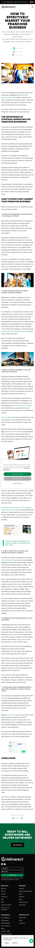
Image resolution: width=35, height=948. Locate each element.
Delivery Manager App (25, 891)
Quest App (22, 905)
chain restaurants (7, 560)
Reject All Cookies (17, 478)
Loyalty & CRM (5, 931)
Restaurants (22, 918)
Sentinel (21, 888)
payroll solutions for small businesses (13, 331)
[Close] (32, 937)
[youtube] (5, 864)
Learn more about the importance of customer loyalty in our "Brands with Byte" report (17, 543)
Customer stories (6, 905)
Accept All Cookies (17, 474)
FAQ (2, 899)
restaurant (23, 639)
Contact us (4, 897)
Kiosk (20, 899)
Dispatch (21, 897)
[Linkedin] (22, 818)
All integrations (5, 918)
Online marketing (7, 417)
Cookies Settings (18, 483)
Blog (2, 902)
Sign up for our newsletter (5, 908)
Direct (21, 894)
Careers (3, 894)
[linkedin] (2, 864)
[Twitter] (17, 818)
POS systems (5, 920)
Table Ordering (23, 902)
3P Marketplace (5, 923)
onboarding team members (23, 405)
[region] (17, 474)
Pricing (3, 891)
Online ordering (5, 926)
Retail (2, 928)
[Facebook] (13, 818)
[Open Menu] (33, 6)
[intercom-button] (31, 941)
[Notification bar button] (2, 2)
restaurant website (16, 432)
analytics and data (13, 715)
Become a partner (6, 934)
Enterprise (22, 923)
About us (3, 888)
